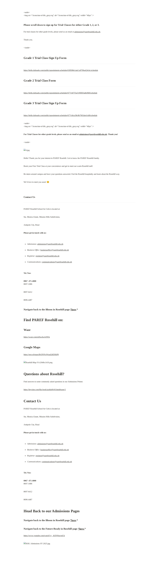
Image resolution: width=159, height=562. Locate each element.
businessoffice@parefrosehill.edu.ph (54, 250)
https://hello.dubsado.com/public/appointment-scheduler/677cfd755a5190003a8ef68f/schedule (60, 93)
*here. (81, 528)
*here (73, 309)
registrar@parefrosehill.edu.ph (47, 256)
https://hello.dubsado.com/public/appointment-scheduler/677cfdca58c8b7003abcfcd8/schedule (60, 115)
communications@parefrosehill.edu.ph (57, 262)
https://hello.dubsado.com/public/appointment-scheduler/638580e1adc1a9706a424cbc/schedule (61, 70)
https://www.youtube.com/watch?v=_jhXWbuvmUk (44, 536)
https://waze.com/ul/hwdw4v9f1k (37, 337)
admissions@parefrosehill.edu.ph (87, 32)
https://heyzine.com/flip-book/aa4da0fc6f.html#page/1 (45, 390)
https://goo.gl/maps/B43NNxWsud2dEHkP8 (41, 354)
